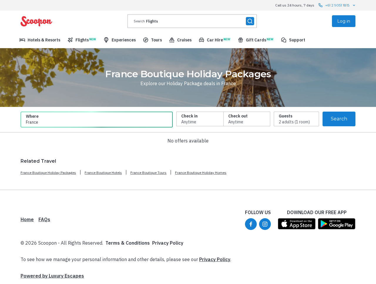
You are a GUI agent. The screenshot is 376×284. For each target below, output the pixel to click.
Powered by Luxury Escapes (52, 276)
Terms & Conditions (127, 243)
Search (339, 119)
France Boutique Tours (148, 172)
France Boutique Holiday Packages (48, 172)
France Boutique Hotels (103, 172)
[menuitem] (40, 40)
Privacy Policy (167, 243)
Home (27, 219)
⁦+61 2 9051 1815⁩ (337, 5)
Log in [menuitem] (343, 21)
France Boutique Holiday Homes (200, 172)
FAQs (44, 219)
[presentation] (192, 21)
